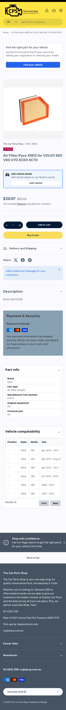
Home (5, 32)
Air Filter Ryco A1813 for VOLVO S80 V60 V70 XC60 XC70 (37, 32)
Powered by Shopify (38, 702)
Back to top (33, 557)
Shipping (21, 203)
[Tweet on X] (15, 260)
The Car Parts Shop (13, 143)
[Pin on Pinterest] (29, 260)
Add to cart (44, 224)
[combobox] (33, 22)
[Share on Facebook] (22, 260)
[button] (53, 10)
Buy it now (33, 235)
